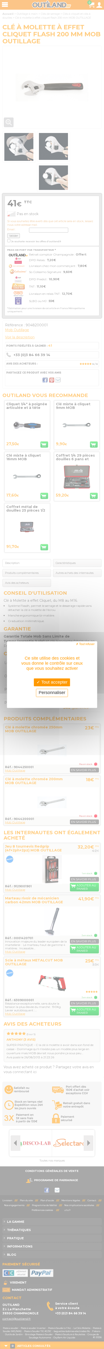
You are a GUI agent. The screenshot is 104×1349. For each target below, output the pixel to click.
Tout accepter (53, 682)
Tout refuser (86, 644)
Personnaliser (52, 692)
